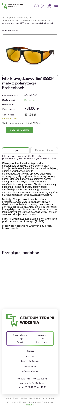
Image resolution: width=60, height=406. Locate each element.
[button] (56, 6)
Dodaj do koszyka (19, 130)
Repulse (30, 404)
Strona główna (8, 17)
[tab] (15, 150)
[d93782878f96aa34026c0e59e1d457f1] (30, 55)
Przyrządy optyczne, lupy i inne (31, 20)
